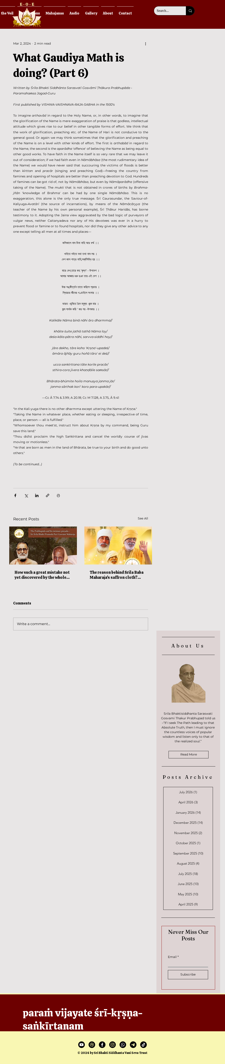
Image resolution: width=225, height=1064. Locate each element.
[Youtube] (81, 1044)
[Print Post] (58, 495)
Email (172, 956)
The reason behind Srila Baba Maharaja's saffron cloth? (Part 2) (116, 575)
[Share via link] (47, 495)
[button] (55, 11)
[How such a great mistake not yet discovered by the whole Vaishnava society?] (43, 545)
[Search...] (190, 10)
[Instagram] (112, 1044)
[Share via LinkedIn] (37, 495)
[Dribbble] (92, 1044)
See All (143, 518)
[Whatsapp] (123, 1044)
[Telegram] (133, 1044)
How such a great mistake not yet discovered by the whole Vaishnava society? (42, 575)
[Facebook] (102, 1044)
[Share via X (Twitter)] (26, 495)
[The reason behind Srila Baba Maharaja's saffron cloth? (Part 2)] (118, 545)
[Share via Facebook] (15, 495)
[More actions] (145, 43)
